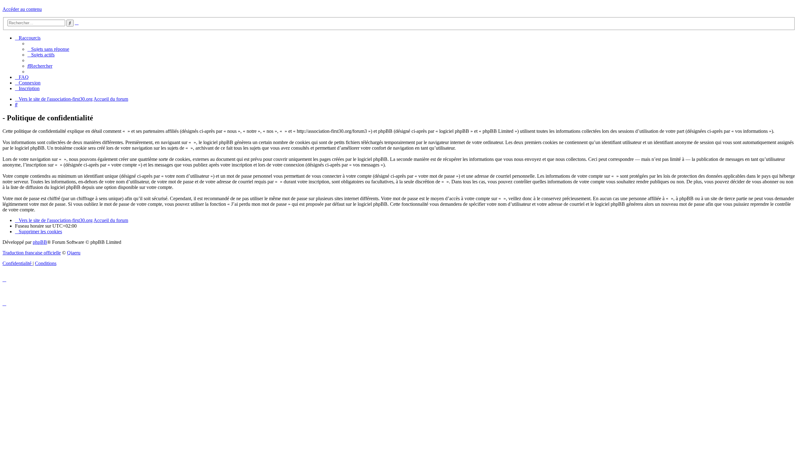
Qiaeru (73, 252)
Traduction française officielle (31, 252)
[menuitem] (48, 49)
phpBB (40, 242)
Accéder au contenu (22, 9)
